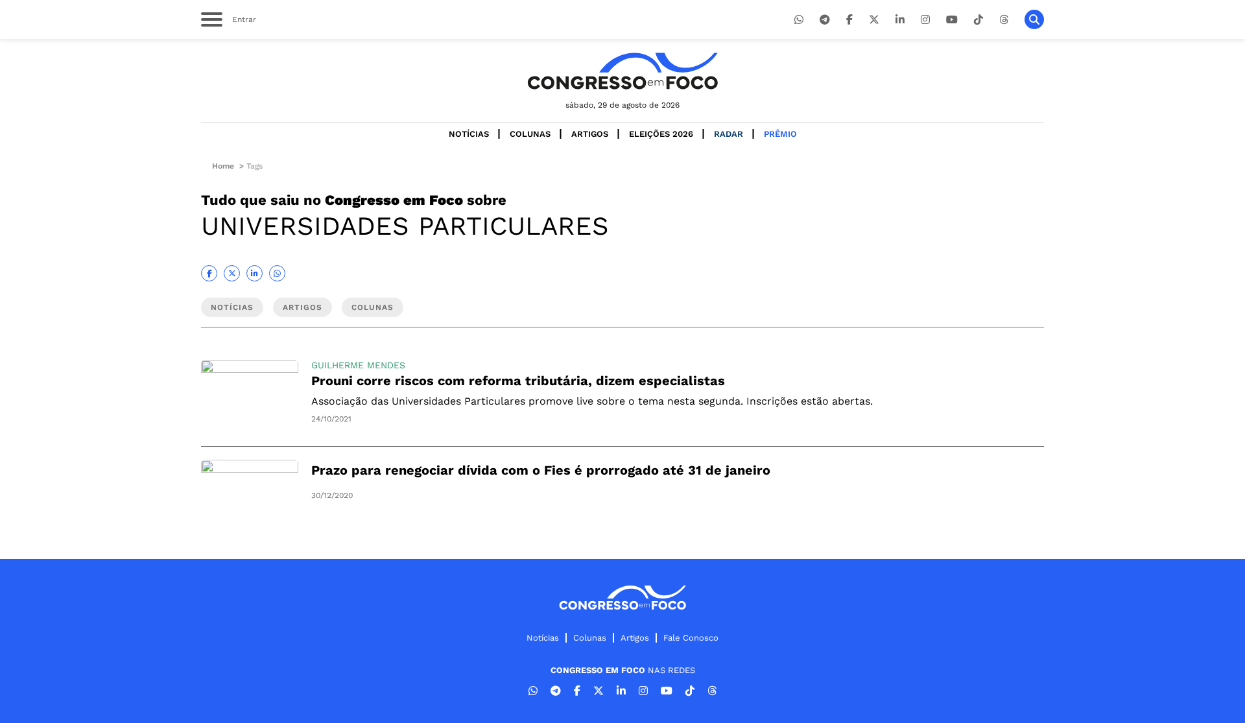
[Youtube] (952, 20)
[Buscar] (1034, 19)
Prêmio (780, 134)
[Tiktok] (978, 20)
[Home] (622, 71)
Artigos (589, 134)
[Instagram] (925, 20)
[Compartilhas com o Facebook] (209, 273)
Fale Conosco (690, 638)
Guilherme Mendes (358, 365)
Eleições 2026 (661, 134)
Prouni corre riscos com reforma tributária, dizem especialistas (518, 380)
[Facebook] (849, 20)
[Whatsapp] (798, 20)
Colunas (530, 134)
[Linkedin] (900, 20)
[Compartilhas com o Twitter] (232, 273)
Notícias (469, 134)
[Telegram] (825, 20)
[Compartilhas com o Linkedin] (254, 273)
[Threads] (1003, 20)
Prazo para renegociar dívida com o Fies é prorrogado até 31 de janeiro (540, 470)
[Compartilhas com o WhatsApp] (277, 273)
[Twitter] (874, 20)
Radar (728, 134)
